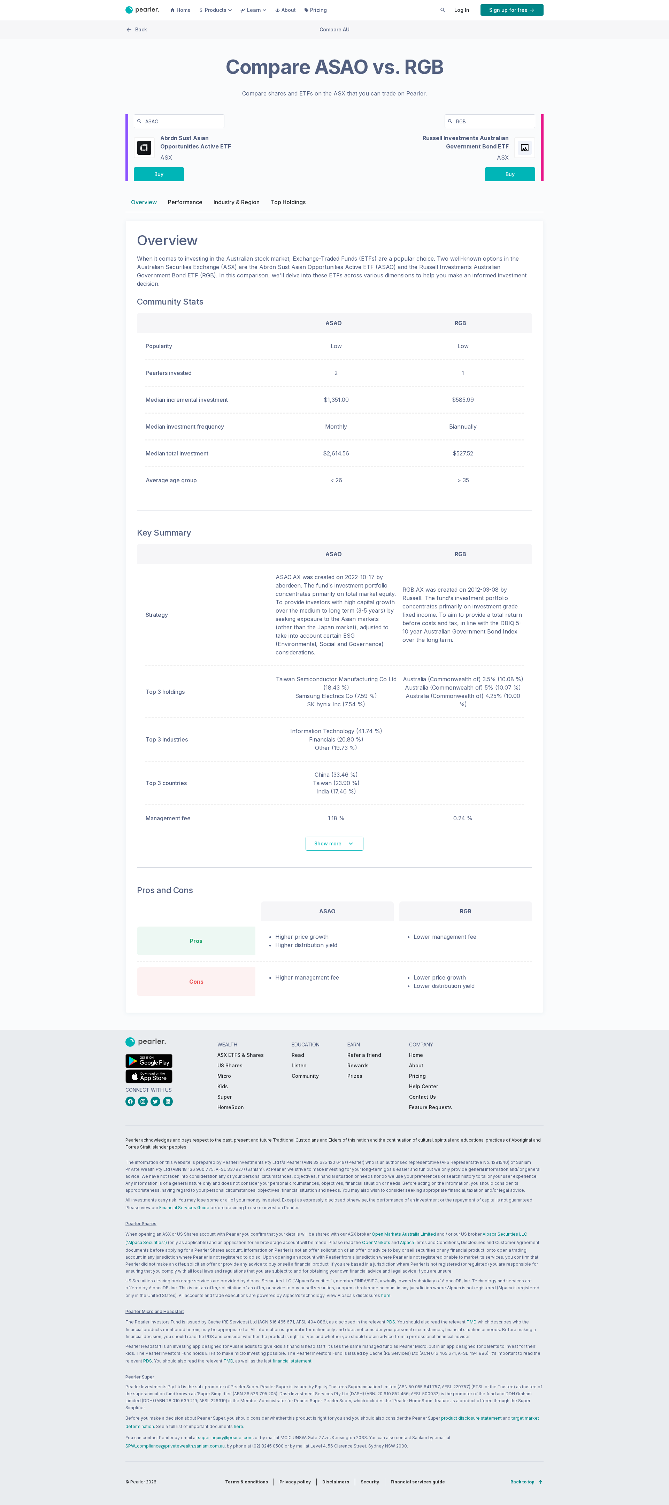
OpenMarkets (376, 1242)
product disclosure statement (471, 1418)
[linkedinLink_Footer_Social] (169, 1101)
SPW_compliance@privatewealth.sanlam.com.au (175, 1446)
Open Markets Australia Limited (404, 1234)
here (386, 1295)
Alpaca (407, 1242)
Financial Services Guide (184, 1207)
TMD (472, 1321)
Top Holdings (288, 202)
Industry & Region (237, 202)
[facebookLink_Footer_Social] (131, 1101)
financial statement (292, 1361)
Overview (144, 202)
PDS (390, 1321)
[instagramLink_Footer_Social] (144, 1101)
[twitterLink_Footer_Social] (157, 1101)
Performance (185, 202)
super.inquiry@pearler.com (225, 1437)
